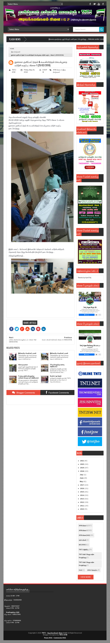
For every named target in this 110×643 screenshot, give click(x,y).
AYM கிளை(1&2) (84, 535)
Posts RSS (48, 638)
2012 (82, 502)
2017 (82, 485)
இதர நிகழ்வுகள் (15, 52)
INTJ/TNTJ (82, 545)
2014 (82, 495)
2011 (82, 506)
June (82, 478)
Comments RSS (60, 638)
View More (85, 577)
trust (80, 570)
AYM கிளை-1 (57, 70)
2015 (82, 492)
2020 (82, 464)
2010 (82, 509)
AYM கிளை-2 (83, 530)
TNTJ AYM (63, 635)
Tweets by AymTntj (84, 278)
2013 (82, 499)
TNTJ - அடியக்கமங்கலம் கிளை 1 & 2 (54, 633)
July (81, 475)
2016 (82, 488)
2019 (82, 468)
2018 (82, 471)
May (81, 481)
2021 (82, 461)
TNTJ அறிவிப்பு (83, 549)
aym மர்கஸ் (82, 540)
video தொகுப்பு (92, 570)
